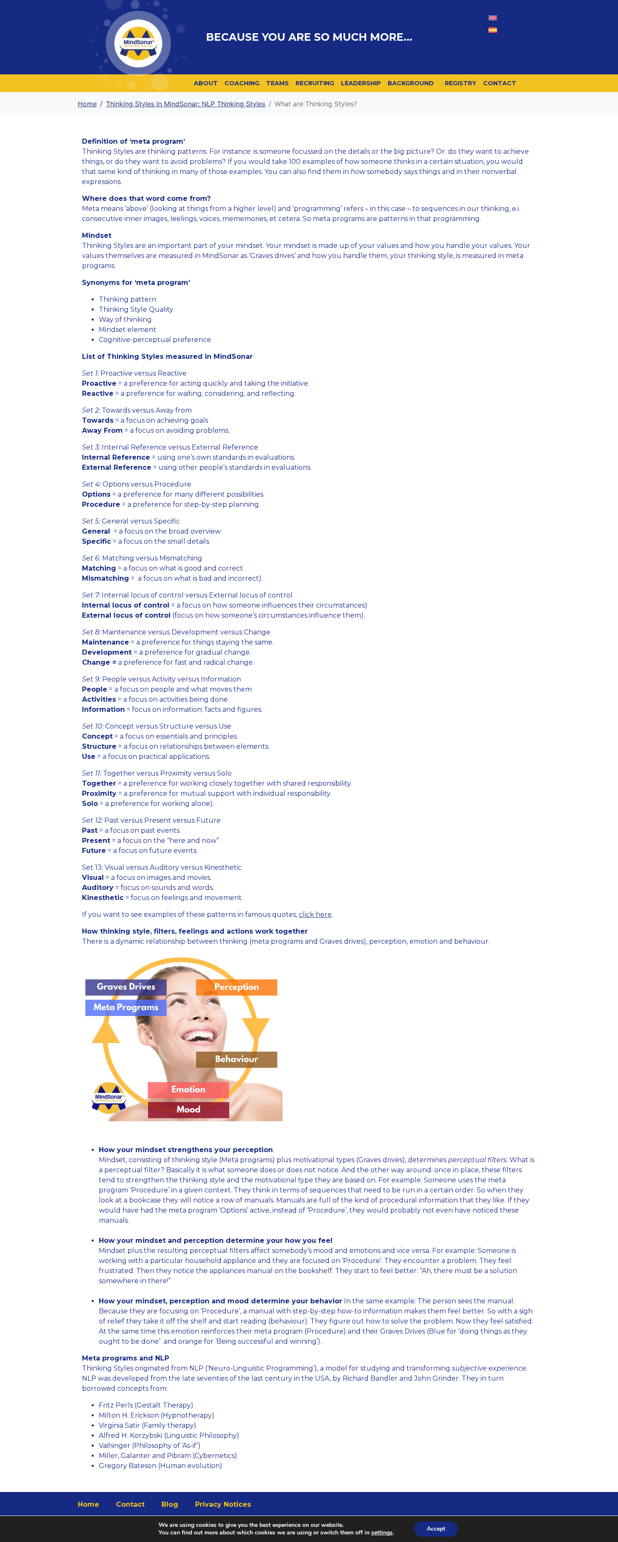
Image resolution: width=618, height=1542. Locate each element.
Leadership (361, 83)
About (206, 83)
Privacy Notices (223, 1504)
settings (382, 1533)
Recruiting (315, 83)
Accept (436, 1529)
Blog (169, 1504)
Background (411, 83)
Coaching (241, 83)
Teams (277, 83)
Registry (460, 83)
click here (315, 914)
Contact (499, 83)
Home (88, 1504)
